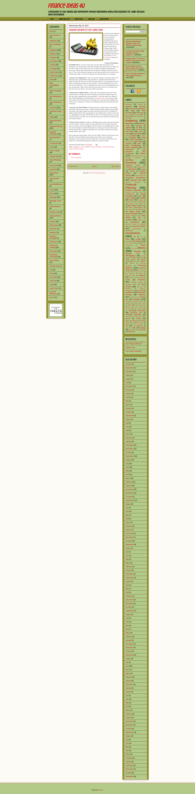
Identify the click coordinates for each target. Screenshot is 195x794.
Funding (143, 198)
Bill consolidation (55, 44)
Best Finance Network (134, 344)
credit (51, 284)
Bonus (134, 116)
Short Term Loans (140, 303)
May (127, 401)
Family (51, 117)
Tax (50, 270)
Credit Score (53, 76)
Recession (53, 229)
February (129, 438)
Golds (144, 202)
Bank (132, 110)
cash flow (83, 147)
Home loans (53, 165)
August (128, 375)
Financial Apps (139, 175)
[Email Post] (96, 144)
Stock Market (54, 260)
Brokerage (129, 118)
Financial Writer (54, 137)
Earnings (129, 160)
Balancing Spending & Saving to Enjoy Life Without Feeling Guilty (133, 43)
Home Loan (142, 209)
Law (127, 239)
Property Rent (131, 284)
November (129, 386)
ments (133, 248)
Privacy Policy (79, 19)
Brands (141, 116)
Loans (51, 190)
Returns (142, 294)
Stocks (138, 318)
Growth (140, 203)
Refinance (53, 232)
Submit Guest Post (64, 19)
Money (76, 149)
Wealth (130, 331)
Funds (131, 200)
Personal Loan (138, 272)
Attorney (142, 106)
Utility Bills (142, 330)
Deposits (140, 156)
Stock (127, 316)
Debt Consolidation (133, 145)
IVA (141, 236)
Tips (127, 328)
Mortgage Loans (55, 201)
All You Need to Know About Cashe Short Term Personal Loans (134, 68)
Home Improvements (136, 207)
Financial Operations (133, 182)
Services (128, 303)
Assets (129, 106)
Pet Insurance (130, 273)
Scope (128, 301)
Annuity (140, 104)
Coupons (143, 136)
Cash (127, 133)
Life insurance (54, 178)
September (130, 368)
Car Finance (53, 61)
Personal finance (55, 216)
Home (52, 19)
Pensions (142, 261)
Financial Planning (108, 147)
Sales (136, 297)
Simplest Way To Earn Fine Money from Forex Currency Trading (135, 60)
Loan (138, 243)
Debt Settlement (55, 102)
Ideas (139, 217)
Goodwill (131, 203)
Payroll (135, 261)
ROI (131, 297)
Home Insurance (130, 209)
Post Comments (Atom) (98, 173)
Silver (130, 305)
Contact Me (91, 19)
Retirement (53, 242)
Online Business (55, 206)
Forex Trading (54, 150)
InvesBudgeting (136, 229)
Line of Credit (130, 243)
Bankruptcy (53, 41)
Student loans (54, 266)
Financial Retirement (133, 190)
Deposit (133, 156)
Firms (141, 192)
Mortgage (52, 197)
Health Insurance (132, 205)
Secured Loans (138, 301)
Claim (127, 136)
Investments (53, 173)
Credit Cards (53, 72)
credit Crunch (54, 288)
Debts (143, 153)
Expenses (99, 147)
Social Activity (130, 309)
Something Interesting (137, 310)
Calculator (53, 57)
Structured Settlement (132, 320)
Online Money (131, 259)
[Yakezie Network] (55, 316)
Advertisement (104, 19)
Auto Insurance (54, 35)
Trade (51, 273)
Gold (137, 202)
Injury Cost (142, 220)
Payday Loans (54, 212)
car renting (53, 277)
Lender (128, 241)
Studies (128, 324)
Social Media (141, 309)
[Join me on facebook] (132, 92)
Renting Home (138, 290)
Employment (129, 167)
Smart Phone (139, 307)
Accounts (129, 104)
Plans (140, 273)
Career (140, 131)
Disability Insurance (133, 158)
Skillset (137, 305)
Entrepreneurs (141, 167)
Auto (51, 31)
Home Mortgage (55, 160)
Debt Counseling (55, 91)
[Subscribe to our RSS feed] (138, 92)
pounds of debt (100, 98)
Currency (129, 143)
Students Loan (138, 322)
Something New (136, 312)
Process (131, 277)
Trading (143, 328)
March (128, 404)
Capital (128, 127)
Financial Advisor (55, 121)
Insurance (52, 169)
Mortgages (130, 256)
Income (71, 149)
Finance (132, 171)
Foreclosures (54, 143)
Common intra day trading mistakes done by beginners (135, 53)
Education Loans (55, 111)
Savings (81, 149)
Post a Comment (76, 157)
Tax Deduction (138, 326)
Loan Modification (55, 184)
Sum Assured (138, 324)
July (127, 423)
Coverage (52, 68)
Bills (141, 114)
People (132, 263)
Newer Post (73, 166)
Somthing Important (133, 314)
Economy (92, 147)
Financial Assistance (136, 178)
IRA (134, 236)
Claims (134, 136)
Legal (138, 239)
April (127, 382)
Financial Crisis (135, 180)
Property (52, 221)
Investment (129, 230)
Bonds (128, 116)
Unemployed (132, 330)
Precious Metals (130, 275)
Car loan (52, 65)
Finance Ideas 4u (66, 5)
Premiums (142, 275)
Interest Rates (139, 226)
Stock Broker (135, 316)
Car (137, 127)
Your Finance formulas (133, 351)
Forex (51, 147)
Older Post (115, 166)
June (127, 427)
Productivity (140, 277)
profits (51, 297)
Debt (87, 147)
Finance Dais (130, 347)
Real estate (53, 225)
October (129, 364)
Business (52, 54)
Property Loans (136, 282)
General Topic (54, 156)
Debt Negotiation (55, 96)
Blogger (101, 790)
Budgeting (76, 147)
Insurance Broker (131, 224)
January (128, 393)
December (129, 371)
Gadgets (140, 200)
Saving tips (53, 251)
